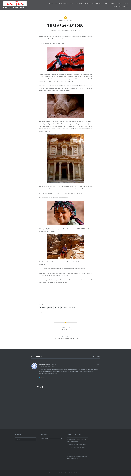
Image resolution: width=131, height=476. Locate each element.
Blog (71, 3)
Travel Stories (109, 3)
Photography (97, 3)
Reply (98, 364)
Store (125, 3)
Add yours (96, 356)
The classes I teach (81, 444)
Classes (88, 3)
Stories (118, 3)
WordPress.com (78, 472)
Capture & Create (61, 3)
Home (51, 3)
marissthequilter (71, 451)
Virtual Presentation (120, 6)
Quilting (79, 3)
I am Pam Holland (13, 7)
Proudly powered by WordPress (56, 472)
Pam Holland (60, 30)
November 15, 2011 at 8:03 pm (47, 366)
